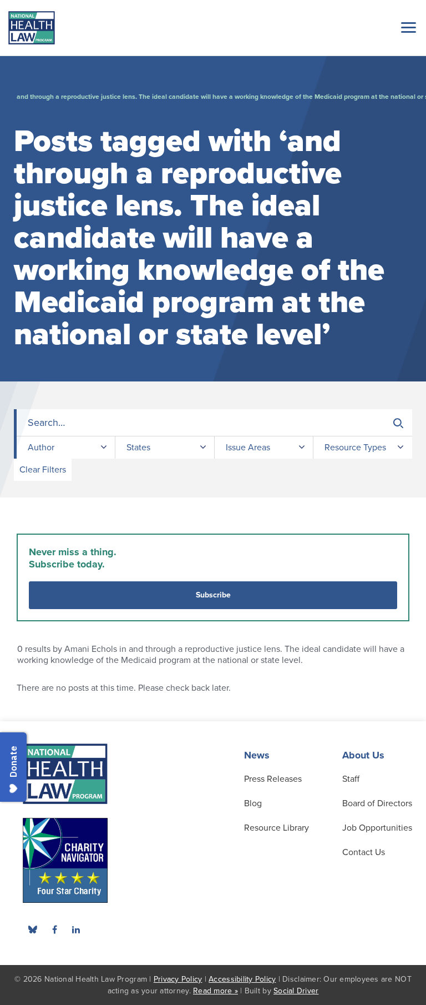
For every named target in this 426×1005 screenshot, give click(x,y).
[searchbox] (214, 422)
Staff (350, 779)
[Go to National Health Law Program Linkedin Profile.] (76, 929)
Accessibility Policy (242, 979)
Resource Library (276, 827)
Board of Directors (377, 803)
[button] (406, 27)
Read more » (215, 991)
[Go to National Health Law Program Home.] (31, 27)
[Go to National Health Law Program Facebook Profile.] (54, 929)
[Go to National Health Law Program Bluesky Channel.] (33, 929)
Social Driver (295, 991)
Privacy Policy (178, 979)
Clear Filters (42, 469)
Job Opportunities (377, 827)
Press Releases (273, 779)
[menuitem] (54, 929)
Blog (253, 803)
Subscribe (213, 595)
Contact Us (363, 852)
